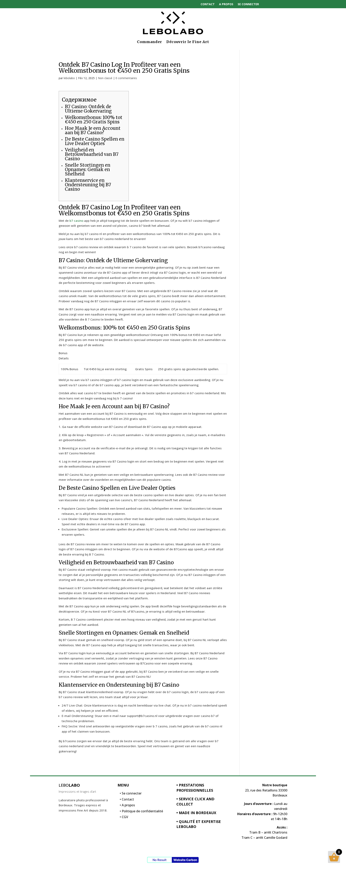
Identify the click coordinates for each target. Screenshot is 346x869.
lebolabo (69, 78)
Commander (149, 41)
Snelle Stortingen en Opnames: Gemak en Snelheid (87, 169)
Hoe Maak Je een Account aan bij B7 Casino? (93, 130)
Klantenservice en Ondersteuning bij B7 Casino (88, 184)
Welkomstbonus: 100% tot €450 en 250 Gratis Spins (93, 120)
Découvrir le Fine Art (187, 41)
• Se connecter (131, 794)
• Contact (127, 800)
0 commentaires (126, 78)
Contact (208, 4)
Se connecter (248, 4)
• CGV (124, 818)
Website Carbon (185, 860)
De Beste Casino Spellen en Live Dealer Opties (94, 141)
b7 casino (76, 221)
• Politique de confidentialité (141, 812)
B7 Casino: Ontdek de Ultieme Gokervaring (88, 109)
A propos (226, 4)
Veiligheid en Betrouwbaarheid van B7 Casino (92, 154)
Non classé (105, 78)
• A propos (127, 806)
